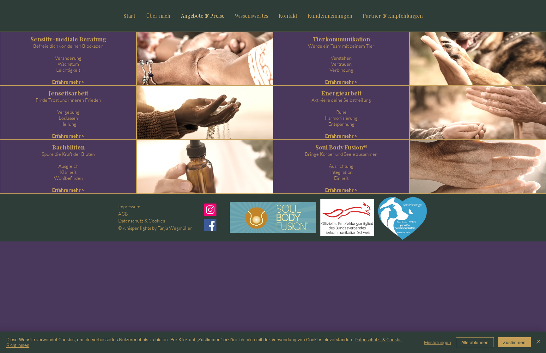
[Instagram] (210, 210)
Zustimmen (514, 342)
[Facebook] (210, 225)
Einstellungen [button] (437, 342)
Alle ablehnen (474, 342)
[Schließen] (538, 342)
